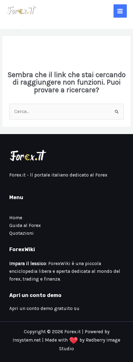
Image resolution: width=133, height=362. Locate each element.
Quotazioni (21, 233)
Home (12, 25)
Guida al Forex (25, 225)
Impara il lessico (27, 263)
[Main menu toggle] (120, 11)
